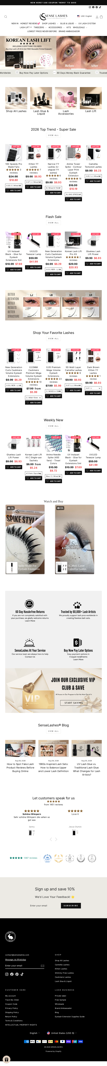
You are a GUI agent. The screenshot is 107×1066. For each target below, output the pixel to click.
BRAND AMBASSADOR (69, 31)
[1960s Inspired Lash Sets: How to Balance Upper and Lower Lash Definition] (53, 748)
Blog (57, 1012)
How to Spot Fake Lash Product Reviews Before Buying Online (20, 768)
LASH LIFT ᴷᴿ (26, 27)
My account (10, 996)
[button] (13, 169)
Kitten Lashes (61, 969)
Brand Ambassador (63, 1008)
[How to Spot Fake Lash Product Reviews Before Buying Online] (20, 748)
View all (53, 135)
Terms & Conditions (13, 1021)
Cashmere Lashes (63, 977)
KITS (69, 27)
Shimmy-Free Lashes (64, 973)
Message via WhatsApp (15, 959)
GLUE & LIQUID (67, 23)
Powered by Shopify (53, 1051)
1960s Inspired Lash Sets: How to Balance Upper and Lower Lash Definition (53, 768)
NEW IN (14, 23)
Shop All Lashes (62, 960)
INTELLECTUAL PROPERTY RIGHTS (21, 1025)
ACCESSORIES (56, 27)
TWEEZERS (39, 27)
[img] (53, 801)
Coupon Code (11, 1004)
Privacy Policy (11, 1008)
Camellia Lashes (62, 965)
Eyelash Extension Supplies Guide (70, 1017)
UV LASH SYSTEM (87, 23)
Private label (60, 996)
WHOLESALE (79, 27)
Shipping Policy (12, 1012)
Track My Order (12, 1000)
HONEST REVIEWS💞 (30, 23)
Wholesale (59, 1004)
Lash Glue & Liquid (63, 981)
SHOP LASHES (49, 23)
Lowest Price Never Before (42, 31)
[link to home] (53, 16)
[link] (53, 305)
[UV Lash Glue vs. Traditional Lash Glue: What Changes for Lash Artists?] (87, 748)
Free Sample (60, 1000)
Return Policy (11, 1017)
